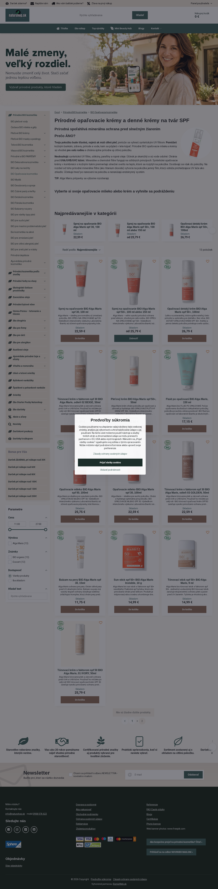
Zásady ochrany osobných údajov (110, 453)
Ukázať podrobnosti (110, 469)
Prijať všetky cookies (110, 462)
